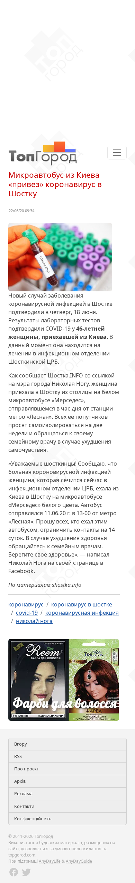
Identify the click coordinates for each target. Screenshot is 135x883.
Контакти (24, 806)
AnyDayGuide (79, 861)
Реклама (23, 793)
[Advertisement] (67, 67)
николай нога (34, 621)
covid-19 (27, 612)
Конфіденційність (33, 819)
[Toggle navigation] (117, 152)
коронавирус (26, 604)
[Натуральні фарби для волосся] (63, 679)
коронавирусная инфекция (82, 612)
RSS (18, 756)
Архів (20, 781)
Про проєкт (26, 769)
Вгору (20, 744)
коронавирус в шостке (81, 604)
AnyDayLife (50, 861)
